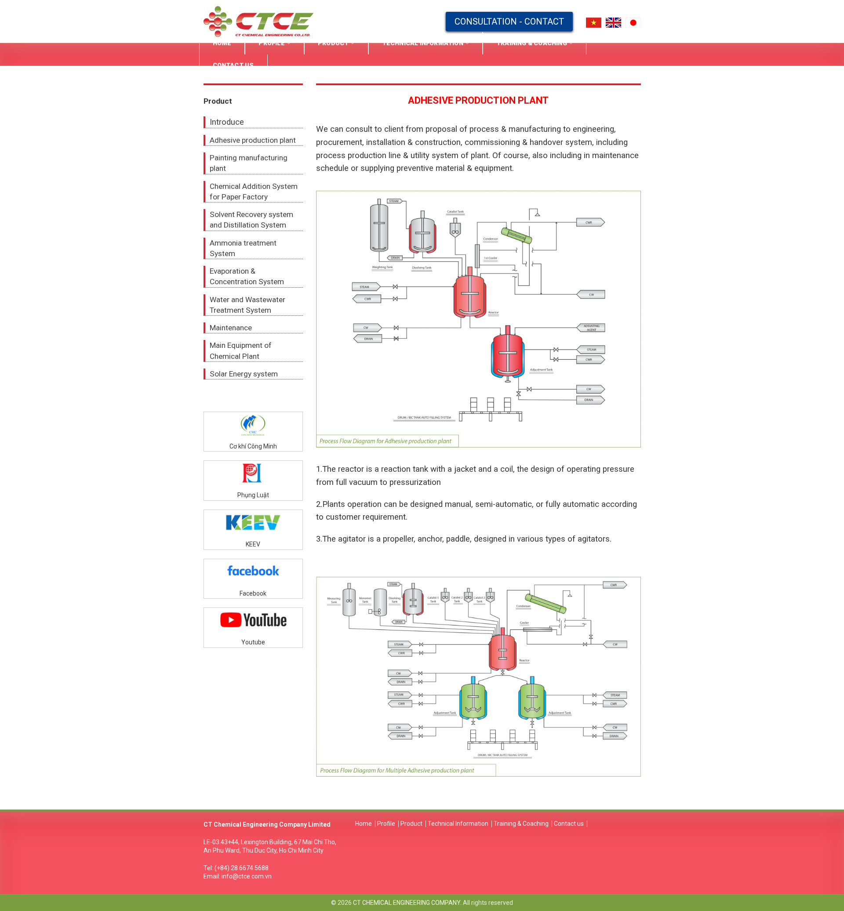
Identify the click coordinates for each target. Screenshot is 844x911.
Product (411, 823)
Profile (386, 823)
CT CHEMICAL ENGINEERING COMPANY (406, 902)
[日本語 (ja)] (633, 21)
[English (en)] (613, 21)
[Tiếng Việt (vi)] (593, 21)
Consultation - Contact (509, 21)
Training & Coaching (521, 823)
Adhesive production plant (253, 140)
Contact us (569, 823)
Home (363, 823)
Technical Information (458, 823)
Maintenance (231, 327)
